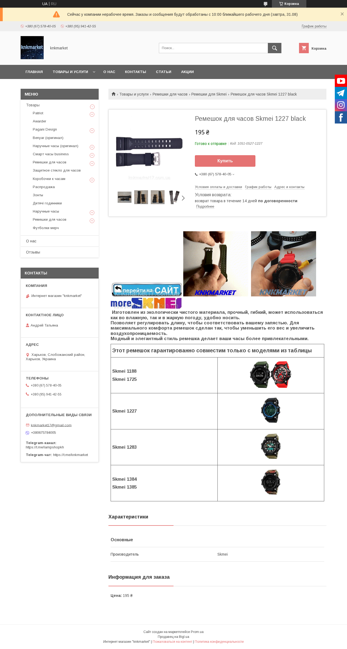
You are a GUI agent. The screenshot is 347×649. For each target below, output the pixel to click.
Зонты (38, 195)
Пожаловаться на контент (172, 642)
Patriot (38, 113)
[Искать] (274, 48)
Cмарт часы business (51, 154)
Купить (225, 161)
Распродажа (44, 187)
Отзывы (33, 252)
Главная (34, 72)
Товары (33, 105)
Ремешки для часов (170, 94)
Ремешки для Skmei (209, 94)
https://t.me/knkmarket (70, 455)
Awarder (39, 121)
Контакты (135, 72)
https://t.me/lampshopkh (45, 447)
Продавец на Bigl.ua (173, 637)
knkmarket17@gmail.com (51, 425)
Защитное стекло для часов (57, 170)
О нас (109, 72)
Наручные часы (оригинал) (55, 146)
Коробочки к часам (49, 179)
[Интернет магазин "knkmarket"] (32, 58)
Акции (187, 72)
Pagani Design (45, 129)
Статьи (163, 72)
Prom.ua (197, 632)
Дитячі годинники (47, 203)
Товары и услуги (70, 72)
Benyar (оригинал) (48, 138)
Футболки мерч (46, 228)
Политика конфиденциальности (219, 642)
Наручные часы (46, 211)
